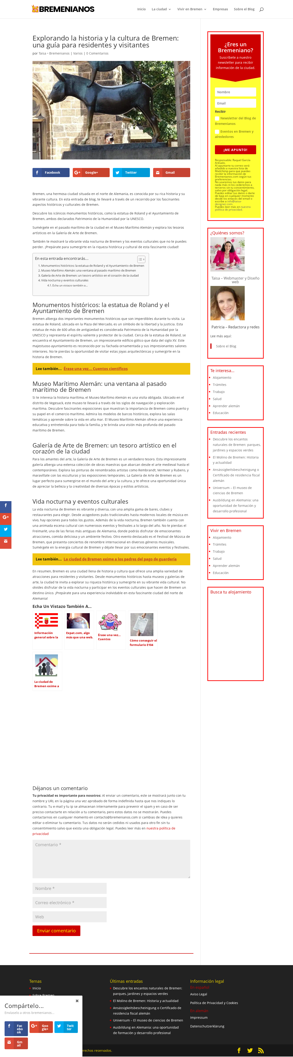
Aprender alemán (226, 406)
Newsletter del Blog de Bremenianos (235, 121)
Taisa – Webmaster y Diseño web (236, 280)
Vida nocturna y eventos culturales (64, 280)
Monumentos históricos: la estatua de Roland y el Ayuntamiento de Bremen (92, 266)
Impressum (199, 1017)
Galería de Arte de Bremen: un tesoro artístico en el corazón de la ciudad (90, 275)
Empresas (220, 9)
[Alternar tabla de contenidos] (139, 259)
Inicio (141, 9)
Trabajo (219, 392)
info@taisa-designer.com (228, 202)
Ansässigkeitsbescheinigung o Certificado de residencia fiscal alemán (236, 475)
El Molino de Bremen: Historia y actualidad (146, 1001)
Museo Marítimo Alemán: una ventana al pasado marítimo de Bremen (88, 270)
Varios (78, 53)
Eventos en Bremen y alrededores (234, 134)
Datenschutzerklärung (207, 1026)
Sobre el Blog (244, 9)
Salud (217, 399)
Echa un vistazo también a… (70, 285)
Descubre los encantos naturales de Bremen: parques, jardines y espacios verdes (237, 444)
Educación (221, 413)
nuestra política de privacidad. (233, 208)
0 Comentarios (97, 53)
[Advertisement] (111, 727)
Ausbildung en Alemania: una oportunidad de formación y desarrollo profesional (235, 505)
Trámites (219, 384)
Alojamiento (222, 377)
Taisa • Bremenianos (54, 53)
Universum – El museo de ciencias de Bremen (148, 1020)
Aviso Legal (198, 994)
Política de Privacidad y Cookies (214, 1003)
